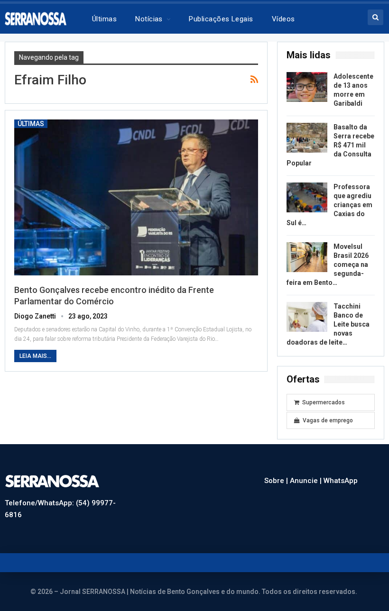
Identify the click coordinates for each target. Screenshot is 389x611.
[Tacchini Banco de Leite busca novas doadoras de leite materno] (307, 317)
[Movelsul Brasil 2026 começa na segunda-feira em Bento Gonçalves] (307, 257)
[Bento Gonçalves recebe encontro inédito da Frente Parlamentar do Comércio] (136, 197)
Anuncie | (307, 480)
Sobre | (277, 480)
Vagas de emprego (328, 420)
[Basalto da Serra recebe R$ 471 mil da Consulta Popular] (307, 138)
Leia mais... (35, 356)
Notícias (149, 19)
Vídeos (283, 19)
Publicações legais (221, 19)
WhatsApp (341, 480)
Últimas (104, 19)
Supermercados (323, 402)
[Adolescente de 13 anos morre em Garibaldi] (307, 87)
